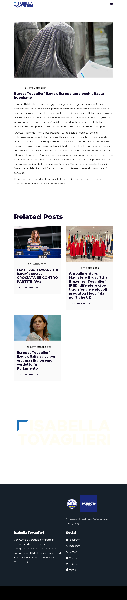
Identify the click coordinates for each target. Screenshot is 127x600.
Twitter (72, 551)
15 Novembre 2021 (35, 88)
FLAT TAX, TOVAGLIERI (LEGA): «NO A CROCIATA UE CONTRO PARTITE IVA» (37, 276)
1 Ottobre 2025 (89, 268)
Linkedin (73, 564)
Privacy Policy (73, 523)
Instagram (74, 545)
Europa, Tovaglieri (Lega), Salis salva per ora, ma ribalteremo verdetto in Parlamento (36, 360)
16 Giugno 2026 (36, 264)
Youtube (74, 558)
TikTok (72, 570)
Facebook (74, 539)
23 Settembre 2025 (39, 347)
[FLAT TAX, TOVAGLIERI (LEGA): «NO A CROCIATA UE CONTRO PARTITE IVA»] (37, 242)
